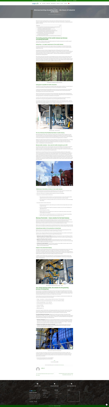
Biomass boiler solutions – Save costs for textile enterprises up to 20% (47, 30)
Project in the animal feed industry (43, 34)
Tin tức (54, 8)
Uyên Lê (59, 14)
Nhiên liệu (48, 3)
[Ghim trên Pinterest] (56, 362)
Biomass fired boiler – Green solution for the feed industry (45, 32)
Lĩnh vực (58, 3)
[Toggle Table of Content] (60, 25)
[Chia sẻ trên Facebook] (51, 362)
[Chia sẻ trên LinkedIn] (57, 362)
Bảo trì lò (44, 395)
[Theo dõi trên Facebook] (73, 0)
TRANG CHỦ (40, 3)
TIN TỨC (61, 3)
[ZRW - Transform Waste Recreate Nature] (35, 3)
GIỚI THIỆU (43, 3)
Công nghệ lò (53, 3)
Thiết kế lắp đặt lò (45, 393)
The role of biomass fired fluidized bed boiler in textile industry (47, 29)
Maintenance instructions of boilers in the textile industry (46, 31)
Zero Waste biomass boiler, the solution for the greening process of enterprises (49, 35)
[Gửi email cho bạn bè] (54, 362)
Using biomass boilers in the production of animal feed (45, 33)
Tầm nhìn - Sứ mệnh (59, 393)
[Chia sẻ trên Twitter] (53, 362)
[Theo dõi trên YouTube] (75, 0)
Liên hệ (65, 3)
